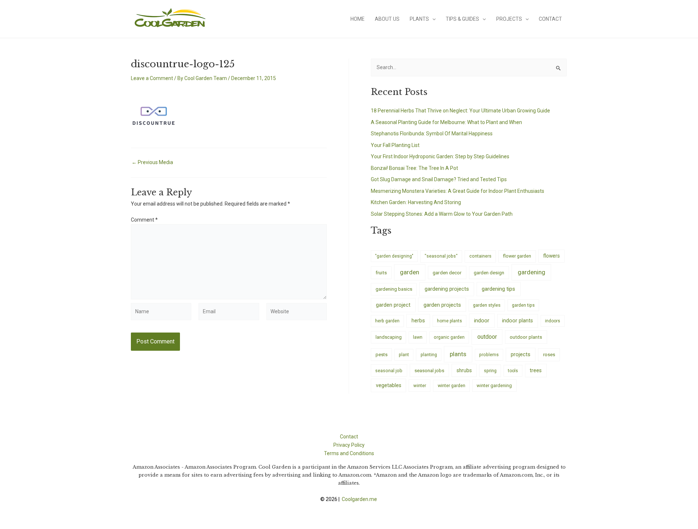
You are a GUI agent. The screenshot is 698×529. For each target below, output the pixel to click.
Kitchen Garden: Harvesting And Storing (416, 202)
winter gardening (494, 385)
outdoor (487, 336)
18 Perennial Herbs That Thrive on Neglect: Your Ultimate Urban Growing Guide (460, 111)
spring (490, 370)
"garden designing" (394, 256)
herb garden (387, 320)
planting (429, 354)
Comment (144, 220)
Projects (509, 19)
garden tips (523, 305)
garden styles (487, 305)
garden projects (442, 305)
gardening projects (447, 289)
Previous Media (152, 162)
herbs (418, 321)
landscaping (389, 337)
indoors (552, 320)
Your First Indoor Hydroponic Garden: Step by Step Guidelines (440, 156)
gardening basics (394, 289)
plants (458, 354)
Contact (550, 19)
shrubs (464, 370)
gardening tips (498, 289)
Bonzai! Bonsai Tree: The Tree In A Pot (414, 168)
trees (536, 370)
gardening (531, 272)
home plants (449, 320)
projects (520, 354)
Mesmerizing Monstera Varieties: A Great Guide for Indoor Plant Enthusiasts (457, 191)
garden (409, 272)
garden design (489, 272)
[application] (432, 18)
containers (480, 256)
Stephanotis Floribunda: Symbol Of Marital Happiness (432, 133)
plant (404, 354)
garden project (393, 305)
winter (419, 385)
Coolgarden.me (360, 499)
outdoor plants (526, 337)
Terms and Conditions (349, 453)
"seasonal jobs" (441, 256)
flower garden (517, 256)
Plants (419, 19)
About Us (387, 19)
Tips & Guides (462, 19)
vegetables (388, 385)
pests (382, 354)
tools (513, 370)
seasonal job (388, 370)
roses (549, 354)
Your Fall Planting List (395, 145)
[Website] (296, 313)
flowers (551, 256)
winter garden (451, 385)
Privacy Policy (349, 445)
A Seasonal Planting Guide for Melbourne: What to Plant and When (446, 122)
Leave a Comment (152, 78)
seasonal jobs (429, 370)
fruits (381, 272)
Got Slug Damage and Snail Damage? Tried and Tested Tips (439, 179)
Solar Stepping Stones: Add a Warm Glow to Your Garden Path (442, 214)
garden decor (447, 272)
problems (489, 354)
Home (357, 19)
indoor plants (517, 320)
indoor (481, 320)
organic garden (449, 337)
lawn (417, 337)
